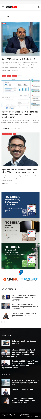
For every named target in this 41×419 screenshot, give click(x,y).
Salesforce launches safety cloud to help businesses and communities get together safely (20, 114)
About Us (29, 416)
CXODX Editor (5, 70)
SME (15, 134)
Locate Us (37, 416)
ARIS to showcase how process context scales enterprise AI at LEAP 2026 (24, 297)
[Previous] (2, 322)
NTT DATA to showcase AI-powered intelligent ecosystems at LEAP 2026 (25, 307)
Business (4, 134)
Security (14, 76)
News (3, 23)
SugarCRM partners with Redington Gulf (19, 59)
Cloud (4, 76)
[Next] (6, 322)
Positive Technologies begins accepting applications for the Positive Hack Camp (23, 400)
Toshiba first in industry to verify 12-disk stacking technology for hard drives (25, 382)
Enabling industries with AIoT (23, 389)
